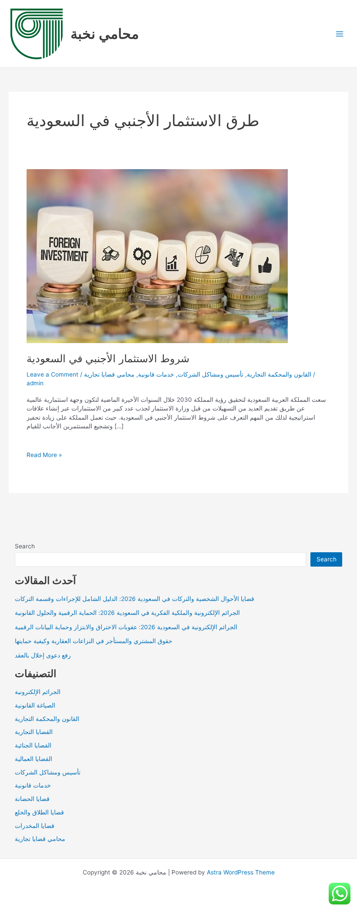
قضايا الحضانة (32, 798)
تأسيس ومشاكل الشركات (210, 374)
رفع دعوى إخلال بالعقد (43, 655)
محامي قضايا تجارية (109, 374)
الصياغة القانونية (35, 705)
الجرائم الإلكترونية (38, 691)
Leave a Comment (52, 374)
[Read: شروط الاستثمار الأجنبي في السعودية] (157, 255)
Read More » (44, 455)
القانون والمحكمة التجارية (279, 374)
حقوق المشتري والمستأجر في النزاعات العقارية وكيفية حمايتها (93, 640)
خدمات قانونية (156, 374)
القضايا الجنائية (33, 745)
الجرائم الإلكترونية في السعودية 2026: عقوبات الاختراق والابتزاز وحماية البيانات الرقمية (126, 627)
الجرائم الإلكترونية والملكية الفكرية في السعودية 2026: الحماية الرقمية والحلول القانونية (127, 612)
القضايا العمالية (33, 758)
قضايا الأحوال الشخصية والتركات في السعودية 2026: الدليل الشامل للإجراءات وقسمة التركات (134, 598)
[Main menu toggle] (340, 34)
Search (25, 546)
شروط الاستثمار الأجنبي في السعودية (108, 358)
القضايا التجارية (34, 731)
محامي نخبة (105, 33)
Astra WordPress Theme (241, 872)
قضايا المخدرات (34, 825)
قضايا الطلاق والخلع (39, 812)
